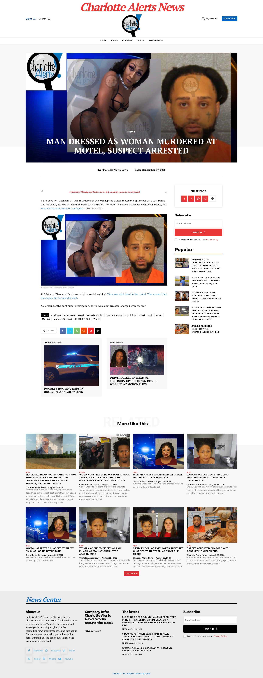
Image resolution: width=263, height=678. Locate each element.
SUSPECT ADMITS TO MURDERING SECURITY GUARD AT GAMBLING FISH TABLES (206, 297)
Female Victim (95, 315)
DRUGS (82, 472)
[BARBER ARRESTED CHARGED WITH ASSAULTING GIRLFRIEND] (182, 329)
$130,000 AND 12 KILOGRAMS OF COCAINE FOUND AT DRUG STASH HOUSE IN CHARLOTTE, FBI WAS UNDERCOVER (206, 265)
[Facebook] (63, 331)
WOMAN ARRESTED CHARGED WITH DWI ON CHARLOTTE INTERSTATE (157, 476)
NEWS (131, 131)
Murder (46, 319)
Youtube (69, 659)
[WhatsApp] (77, 331)
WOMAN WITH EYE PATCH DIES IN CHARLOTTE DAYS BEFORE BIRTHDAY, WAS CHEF (205, 282)
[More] (212, 199)
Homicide (130, 315)
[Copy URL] (98, 331)
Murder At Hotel (63, 319)
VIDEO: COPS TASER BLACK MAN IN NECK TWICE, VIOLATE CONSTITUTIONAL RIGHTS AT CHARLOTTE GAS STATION (104, 477)
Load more (130, 573)
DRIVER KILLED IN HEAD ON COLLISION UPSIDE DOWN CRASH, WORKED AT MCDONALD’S (133, 381)
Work (96, 319)
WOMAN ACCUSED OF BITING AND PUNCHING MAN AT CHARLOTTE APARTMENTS (207, 477)
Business (56, 315)
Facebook (38, 650)
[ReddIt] (84, 331)
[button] (45, 19)
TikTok (72, 650)
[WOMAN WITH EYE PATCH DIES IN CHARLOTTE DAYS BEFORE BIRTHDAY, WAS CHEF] (182, 281)
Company (69, 315)
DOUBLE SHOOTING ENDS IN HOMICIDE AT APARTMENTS (64, 390)
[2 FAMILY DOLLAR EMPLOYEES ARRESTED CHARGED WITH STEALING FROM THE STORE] (158, 525)
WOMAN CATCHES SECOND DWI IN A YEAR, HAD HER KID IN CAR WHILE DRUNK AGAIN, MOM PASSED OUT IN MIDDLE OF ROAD (206, 313)
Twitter (37, 659)
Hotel (142, 315)
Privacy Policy (211, 239)
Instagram (56, 650)
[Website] (43, 659)
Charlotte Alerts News (115, 170)
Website (52, 659)
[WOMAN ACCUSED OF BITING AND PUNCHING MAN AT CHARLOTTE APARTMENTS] (212, 451)
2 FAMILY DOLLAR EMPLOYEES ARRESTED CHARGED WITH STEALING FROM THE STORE (158, 551)
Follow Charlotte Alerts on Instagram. (63, 208)
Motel (159, 315)
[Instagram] (46, 650)
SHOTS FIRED (82, 319)
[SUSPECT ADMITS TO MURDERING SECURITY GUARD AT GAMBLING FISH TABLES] (182, 296)
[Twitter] (70, 331)
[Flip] (91, 331)
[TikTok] (64, 650)
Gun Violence (114, 315)
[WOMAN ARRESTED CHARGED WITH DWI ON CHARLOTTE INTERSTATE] (158, 451)
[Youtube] (59, 659)
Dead (81, 315)
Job (150, 315)
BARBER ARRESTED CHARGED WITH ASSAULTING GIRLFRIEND (205, 328)
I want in (197, 232)
